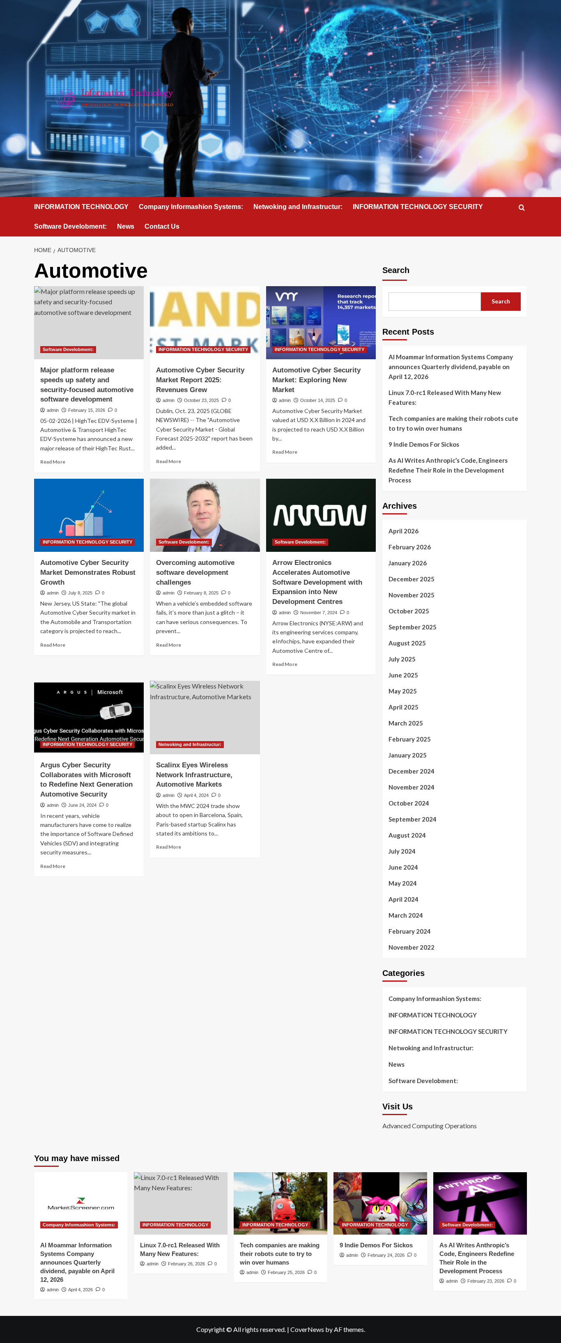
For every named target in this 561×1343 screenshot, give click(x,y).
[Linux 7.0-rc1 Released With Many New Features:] (181, 1203)
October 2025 (409, 611)
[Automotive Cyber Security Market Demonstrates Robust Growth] (89, 515)
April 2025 (403, 707)
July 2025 (402, 659)
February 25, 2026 (286, 1272)
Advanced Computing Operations (429, 1125)
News (125, 226)
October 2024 (409, 803)
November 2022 (412, 947)
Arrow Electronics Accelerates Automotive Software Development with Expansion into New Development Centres (317, 582)
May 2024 (403, 883)
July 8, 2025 (80, 592)
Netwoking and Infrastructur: (298, 206)
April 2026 (403, 531)
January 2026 (408, 563)
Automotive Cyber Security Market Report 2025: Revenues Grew (200, 380)
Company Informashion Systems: (191, 206)
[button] (522, 207)
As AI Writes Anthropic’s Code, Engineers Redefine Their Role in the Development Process (448, 470)
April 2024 (403, 899)
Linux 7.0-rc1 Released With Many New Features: (445, 397)
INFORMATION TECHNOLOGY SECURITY (418, 206)
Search (395, 270)
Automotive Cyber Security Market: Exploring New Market (316, 380)
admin (53, 410)
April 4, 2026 (80, 1289)
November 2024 (412, 787)
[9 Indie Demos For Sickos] (380, 1203)
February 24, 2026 (386, 1255)
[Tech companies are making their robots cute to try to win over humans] (280, 1203)
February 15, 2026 (86, 410)
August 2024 (407, 835)
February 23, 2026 (485, 1281)
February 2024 (410, 931)
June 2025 (403, 675)
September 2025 (413, 627)
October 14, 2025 (317, 400)
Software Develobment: (70, 226)
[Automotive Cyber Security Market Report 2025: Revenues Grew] (205, 322)
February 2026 (410, 547)
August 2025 (407, 643)
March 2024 (406, 915)
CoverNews (307, 1329)
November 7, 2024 (318, 612)
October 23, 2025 (201, 400)
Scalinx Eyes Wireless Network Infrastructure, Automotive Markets (194, 775)
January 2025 (408, 755)
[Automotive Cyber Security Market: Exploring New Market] (321, 322)
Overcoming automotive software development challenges (195, 572)
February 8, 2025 (201, 592)
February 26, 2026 (186, 1263)
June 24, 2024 (82, 805)
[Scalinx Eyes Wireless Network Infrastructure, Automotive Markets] (205, 717)
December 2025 (412, 579)
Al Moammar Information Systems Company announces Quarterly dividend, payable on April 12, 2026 (451, 366)
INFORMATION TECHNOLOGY (81, 206)
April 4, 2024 (196, 795)
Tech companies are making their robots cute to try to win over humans (453, 423)
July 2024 (402, 851)
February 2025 (410, 739)
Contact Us (162, 226)
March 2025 (406, 723)
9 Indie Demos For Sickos (424, 444)
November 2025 (412, 595)
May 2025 (403, 691)
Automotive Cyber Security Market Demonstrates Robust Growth (88, 572)
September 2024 (413, 819)
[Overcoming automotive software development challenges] (205, 515)
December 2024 (412, 771)
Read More (52, 462)
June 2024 (403, 867)
